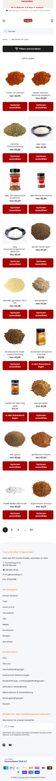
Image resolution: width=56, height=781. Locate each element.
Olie (4, 618)
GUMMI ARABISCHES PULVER (15, 503)
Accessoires (8, 630)
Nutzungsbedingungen (13, 698)
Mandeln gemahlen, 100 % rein (15, 301)
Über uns (7, 663)
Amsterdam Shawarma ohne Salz (41, 353)
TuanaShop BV (23, 777)
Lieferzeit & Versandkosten (15, 686)
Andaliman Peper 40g (15, 403)
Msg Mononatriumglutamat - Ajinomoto (15, 249)
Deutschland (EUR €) (16, 761)
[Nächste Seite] (10, 537)
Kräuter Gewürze (10, 595)
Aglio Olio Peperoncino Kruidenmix (15, 196)
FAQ (4, 658)
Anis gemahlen (41, 403)
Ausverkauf (8, 641)
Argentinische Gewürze (41, 503)
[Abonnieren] (50, 726)
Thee (5, 601)
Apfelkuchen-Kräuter (41, 454)
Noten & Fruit (8, 607)
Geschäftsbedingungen (13, 669)
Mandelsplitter (41, 300)
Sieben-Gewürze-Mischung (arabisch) (41, 94)
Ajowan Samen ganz (41, 247)
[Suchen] (5, 31)
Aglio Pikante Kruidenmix (41, 195)
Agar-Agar (41, 144)
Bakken (6, 624)
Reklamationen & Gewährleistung (18, 692)
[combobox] (28, 31)
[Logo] (28, 21)
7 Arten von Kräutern (15, 93)
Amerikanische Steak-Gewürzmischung (15, 353)
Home (5, 39)
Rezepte (6, 636)
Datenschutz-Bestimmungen (16, 675)
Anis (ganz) (15, 454)
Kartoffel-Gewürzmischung (15, 145)
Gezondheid (8, 613)
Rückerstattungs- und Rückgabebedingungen (23, 681)
